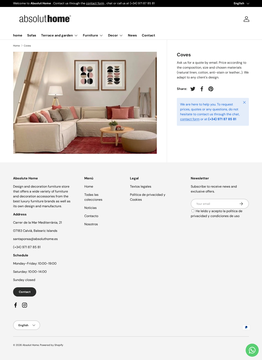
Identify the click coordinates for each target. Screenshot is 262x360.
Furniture (90, 35)
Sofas (31, 35)
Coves (27, 45)
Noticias (90, 208)
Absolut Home (31, 345)
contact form (95, 3)
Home (16, 45)
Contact (148, 35)
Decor (113, 35)
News (132, 35)
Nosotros (91, 224)
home (17, 35)
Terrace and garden (57, 35)
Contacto (91, 216)
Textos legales (140, 186)
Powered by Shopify (51, 345)
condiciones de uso (224, 216)
